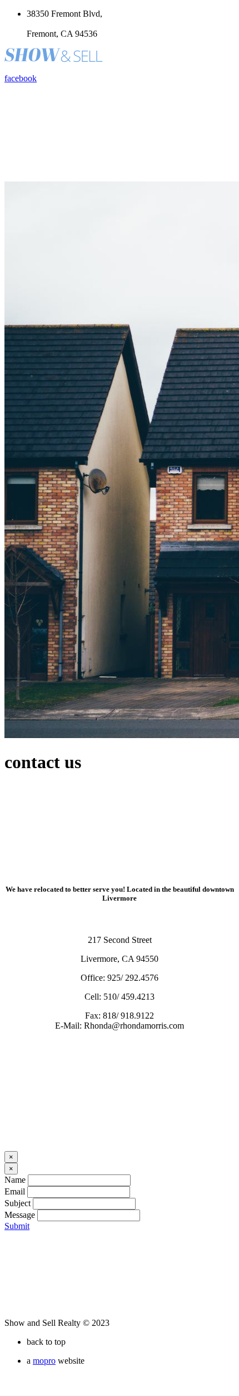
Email (14, 1191)
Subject (17, 1203)
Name (15, 1179)
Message (19, 1215)
